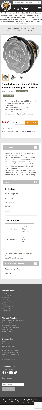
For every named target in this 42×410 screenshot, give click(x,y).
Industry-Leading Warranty (11, 327)
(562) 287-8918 (7, 369)
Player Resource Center (10, 350)
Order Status (6, 295)
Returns (5, 304)
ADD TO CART (31, 123)
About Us (5, 342)
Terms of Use (10, 402)
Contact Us (6, 344)
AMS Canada (6, 308)
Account (5, 293)
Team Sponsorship (8, 359)
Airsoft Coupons (7, 306)
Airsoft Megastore (6, 6)
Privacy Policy (23, 402)
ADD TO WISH (8, 128)
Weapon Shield (7, 329)
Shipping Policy (7, 302)
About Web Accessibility (10, 352)
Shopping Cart (7, 297)
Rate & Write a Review (14, 263)
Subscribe (7, 380)
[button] (21, 132)
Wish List (5, 299)
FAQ (3, 348)
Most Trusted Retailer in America (13, 321)
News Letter (6, 310)
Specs (7, 182)
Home (10, 28)
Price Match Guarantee (10, 323)
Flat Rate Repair (7, 331)
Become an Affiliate (8, 346)
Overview (9, 147)
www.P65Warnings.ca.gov (14, 258)
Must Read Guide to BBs (10, 355)
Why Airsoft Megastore (9, 325)
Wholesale (5, 357)
